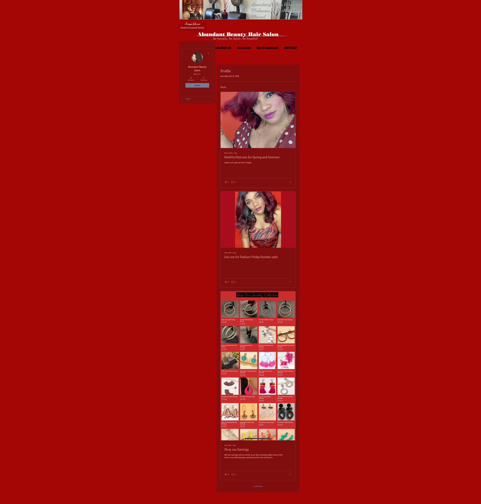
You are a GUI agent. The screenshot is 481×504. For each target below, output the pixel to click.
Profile (188, 99)
